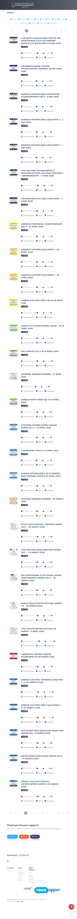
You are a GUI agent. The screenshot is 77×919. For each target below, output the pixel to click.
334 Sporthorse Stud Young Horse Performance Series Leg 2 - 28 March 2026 (41, 578)
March (31, 19)
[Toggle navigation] (67, 5)
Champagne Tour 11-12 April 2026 (39, 450)
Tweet (13, 836)
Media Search (31, 876)
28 (61, 30)
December (53, 23)
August (62, 19)
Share (25, 836)
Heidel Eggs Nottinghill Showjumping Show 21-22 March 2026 (40, 784)
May (43, 19)
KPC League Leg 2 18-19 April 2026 (39, 351)
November (43, 23)
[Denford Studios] (20, 4)
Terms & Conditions (21, 872)
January (15, 19)
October (34, 23)
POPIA (20, 875)
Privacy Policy (20, 879)
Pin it (36, 836)
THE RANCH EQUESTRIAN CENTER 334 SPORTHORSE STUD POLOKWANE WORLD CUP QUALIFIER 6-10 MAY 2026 (41, 40)
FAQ (30, 873)
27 (56, 30)
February (23, 19)
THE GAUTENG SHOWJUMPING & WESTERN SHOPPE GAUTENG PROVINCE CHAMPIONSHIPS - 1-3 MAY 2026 (42, 173)
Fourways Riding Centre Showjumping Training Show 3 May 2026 (41, 68)
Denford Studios (18, 855)
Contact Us (9, 872)
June (49, 19)
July (55, 19)
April (37, 19)
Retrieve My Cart (31, 881)
